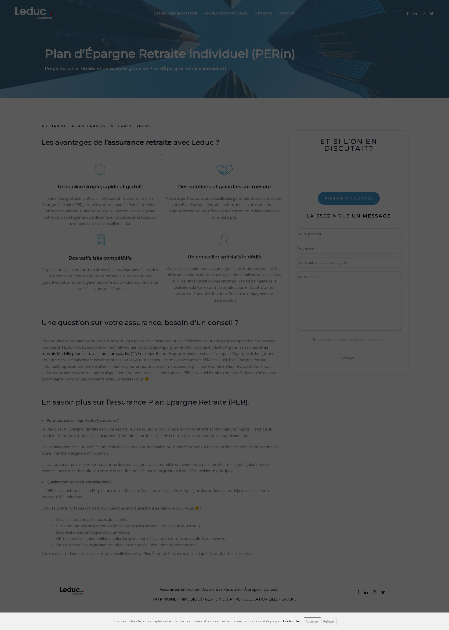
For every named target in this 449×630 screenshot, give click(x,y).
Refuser (329, 621)
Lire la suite (291, 621)
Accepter (312, 621)
